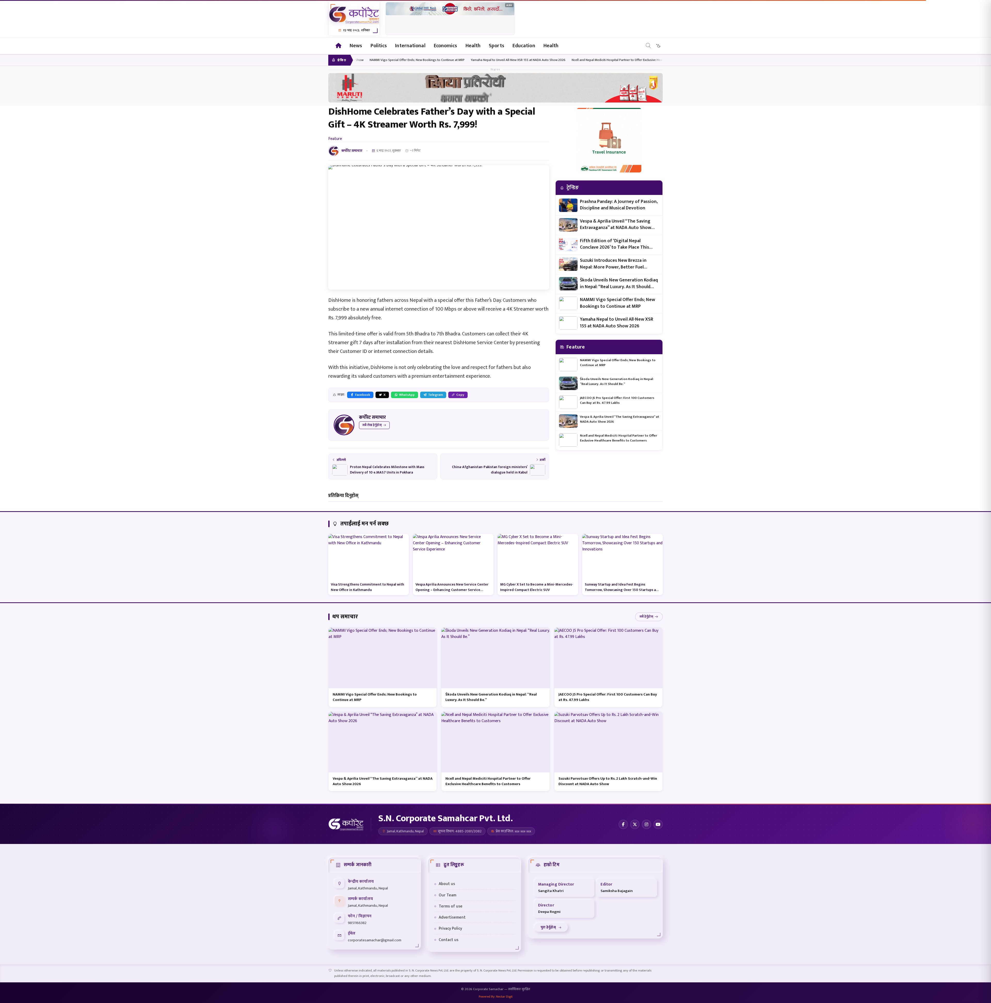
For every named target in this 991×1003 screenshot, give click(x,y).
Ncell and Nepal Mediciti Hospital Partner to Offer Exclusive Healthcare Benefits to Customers (546, 60)
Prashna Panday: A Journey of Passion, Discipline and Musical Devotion (619, 205)
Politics (379, 45)
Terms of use (450, 906)
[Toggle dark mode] (658, 45)
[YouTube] (658, 824)
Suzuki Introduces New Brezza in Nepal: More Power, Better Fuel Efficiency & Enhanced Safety (613, 264)
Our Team (447, 895)
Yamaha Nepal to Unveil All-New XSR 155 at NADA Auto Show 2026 (426, 60)
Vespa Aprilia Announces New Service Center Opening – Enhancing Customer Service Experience (452, 589)
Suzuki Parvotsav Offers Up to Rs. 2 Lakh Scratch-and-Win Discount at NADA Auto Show (607, 781)
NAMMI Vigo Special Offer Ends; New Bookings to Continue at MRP (617, 303)
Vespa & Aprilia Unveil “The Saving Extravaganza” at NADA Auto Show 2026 (615, 224)
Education (524, 45)
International (410, 45)
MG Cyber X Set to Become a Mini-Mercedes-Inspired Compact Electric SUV (536, 587)
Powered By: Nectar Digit (496, 996)
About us (447, 883)
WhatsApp (407, 395)
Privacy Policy (450, 928)
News (356, 45)
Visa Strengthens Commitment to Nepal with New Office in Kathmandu (367, 587)
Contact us (448, 939)
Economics (445, 45)
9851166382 (357, 923)
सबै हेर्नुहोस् (646, 616)
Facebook (362, 395)
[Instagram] (646, 824)
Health (473, 45)
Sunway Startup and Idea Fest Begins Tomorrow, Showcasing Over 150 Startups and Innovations (622, 589)
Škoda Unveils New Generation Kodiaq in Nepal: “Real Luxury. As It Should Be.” (619, 283)
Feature (335, 138)
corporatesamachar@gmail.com (374, 940)
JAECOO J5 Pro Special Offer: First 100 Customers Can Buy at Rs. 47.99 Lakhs (617, 400)
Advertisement (452, 917)
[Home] (338, 45)
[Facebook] (623, 824)
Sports (496, 45)
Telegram (435, 395)
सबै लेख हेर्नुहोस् (372, 425)
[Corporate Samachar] (329, 45)
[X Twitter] (635, 824)
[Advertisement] (450, 18)
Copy (460, 395)
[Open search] (648, 45)
